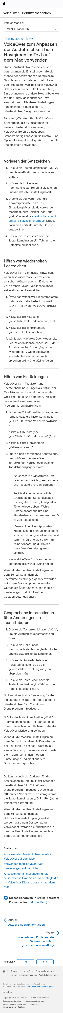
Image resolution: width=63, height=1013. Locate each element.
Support (14, 971)
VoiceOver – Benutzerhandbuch (27, 13)
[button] (18, 39)
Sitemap (33, 1004)
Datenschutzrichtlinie (12, 1001)
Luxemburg (7, 992)
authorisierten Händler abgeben (40, 986)
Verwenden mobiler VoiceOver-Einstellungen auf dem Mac (24, 866)
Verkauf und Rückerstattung (14, 1004)
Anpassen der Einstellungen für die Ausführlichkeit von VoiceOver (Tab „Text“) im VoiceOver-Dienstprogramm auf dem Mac (31, 880)
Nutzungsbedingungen (34, 1001)
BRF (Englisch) (38, 902)
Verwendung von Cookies (14, 1007)
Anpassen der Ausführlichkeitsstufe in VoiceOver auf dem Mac (28, 856)
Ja (26, 962)
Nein (45, 962)
